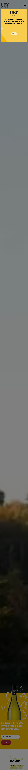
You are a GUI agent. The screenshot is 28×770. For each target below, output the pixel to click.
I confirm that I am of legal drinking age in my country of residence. (13, 28)
